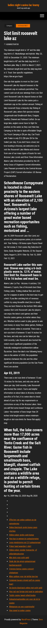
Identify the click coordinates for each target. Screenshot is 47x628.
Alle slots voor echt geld (19, 557)
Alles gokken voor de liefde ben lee (23, 576)
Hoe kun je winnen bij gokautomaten (24, 538)
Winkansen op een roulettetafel (21, 606)
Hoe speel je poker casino (20, 610)
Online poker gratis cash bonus (21, 535)
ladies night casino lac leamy (23, 5)
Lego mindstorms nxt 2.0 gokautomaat (25, 542)
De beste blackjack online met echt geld (25, 588)
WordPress (26, 619)
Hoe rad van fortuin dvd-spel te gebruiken (26, 591)
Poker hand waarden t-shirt (20, 546)
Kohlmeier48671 (23, 26)
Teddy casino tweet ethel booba (22, 595)
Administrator (12, 44)
